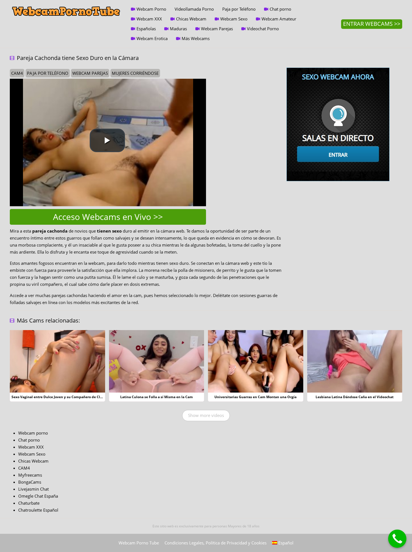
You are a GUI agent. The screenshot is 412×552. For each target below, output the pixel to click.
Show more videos (206, 415)
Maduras (178, 28)
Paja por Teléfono (239, 9)
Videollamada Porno (194, 9)
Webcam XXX (149, 19)
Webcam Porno (151, 9)
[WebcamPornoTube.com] (66, 4)
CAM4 (24, 468)
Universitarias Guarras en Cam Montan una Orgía (255, 397)
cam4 (17, 73)
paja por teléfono (47, 73)
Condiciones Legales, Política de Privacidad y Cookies (216, 543)
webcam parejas (90, 73)
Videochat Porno (263, 28)
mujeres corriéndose (135, 73)
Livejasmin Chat (33, 489)
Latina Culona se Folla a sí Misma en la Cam (156, 397)
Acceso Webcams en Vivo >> (108, 216)
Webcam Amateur (278, 19)
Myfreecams (30, 475)
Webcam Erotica (152, 38)
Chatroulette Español (38, 510)
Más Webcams (196, 38)
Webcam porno (33, 433)
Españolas (146, 28)
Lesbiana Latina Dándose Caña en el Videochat (355, 397)
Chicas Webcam (191, 19)
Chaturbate (29, 503)
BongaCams (29, 482)
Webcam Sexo (233, 19)
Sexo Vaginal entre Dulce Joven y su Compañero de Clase (58, 397)
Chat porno (280, 9)
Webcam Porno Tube (139, 543)
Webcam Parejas (217, 28)
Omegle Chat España (38, 496)
